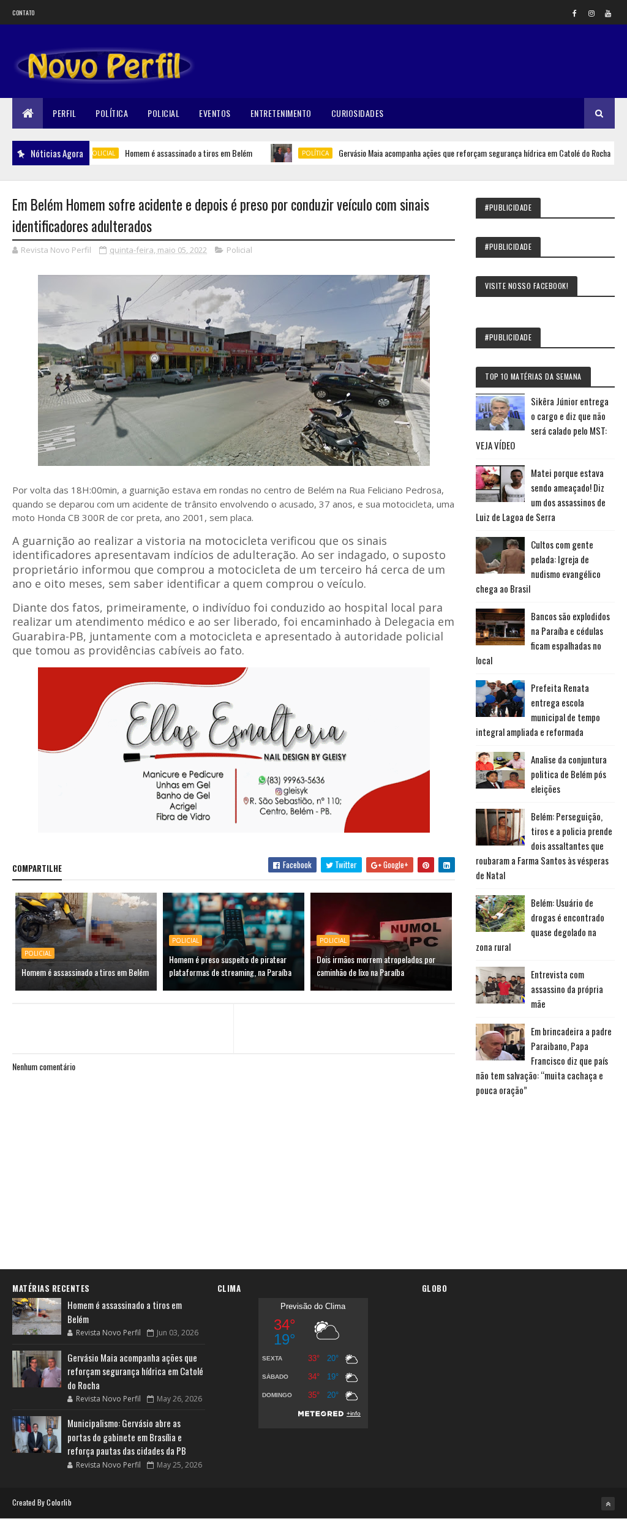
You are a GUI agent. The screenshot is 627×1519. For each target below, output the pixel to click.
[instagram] (591, 13)
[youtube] (608, 13)
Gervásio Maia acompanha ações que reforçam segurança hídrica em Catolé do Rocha (441, 152)
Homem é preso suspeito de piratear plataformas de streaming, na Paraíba (230, 965)
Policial (163, 113)
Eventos (215, 113)
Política (112, 113)
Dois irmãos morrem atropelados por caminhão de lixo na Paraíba (376, 965)
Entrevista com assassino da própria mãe (567, 988)
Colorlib (59, 1502)
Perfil (64, 113)
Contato (23, 12)
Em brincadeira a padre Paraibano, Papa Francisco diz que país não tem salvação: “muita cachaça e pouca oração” (544, 1060)
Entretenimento (281, 113)
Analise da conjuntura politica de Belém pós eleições (569, 773)
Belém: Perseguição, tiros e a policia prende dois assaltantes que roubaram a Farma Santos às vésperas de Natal (544, 845)
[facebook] (575, 13)
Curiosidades (357, 113)
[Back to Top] (608, 1503)
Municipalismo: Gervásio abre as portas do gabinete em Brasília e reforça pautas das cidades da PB (126, 1436)
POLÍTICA (281, 153)
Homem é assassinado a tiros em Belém (155, 152)
